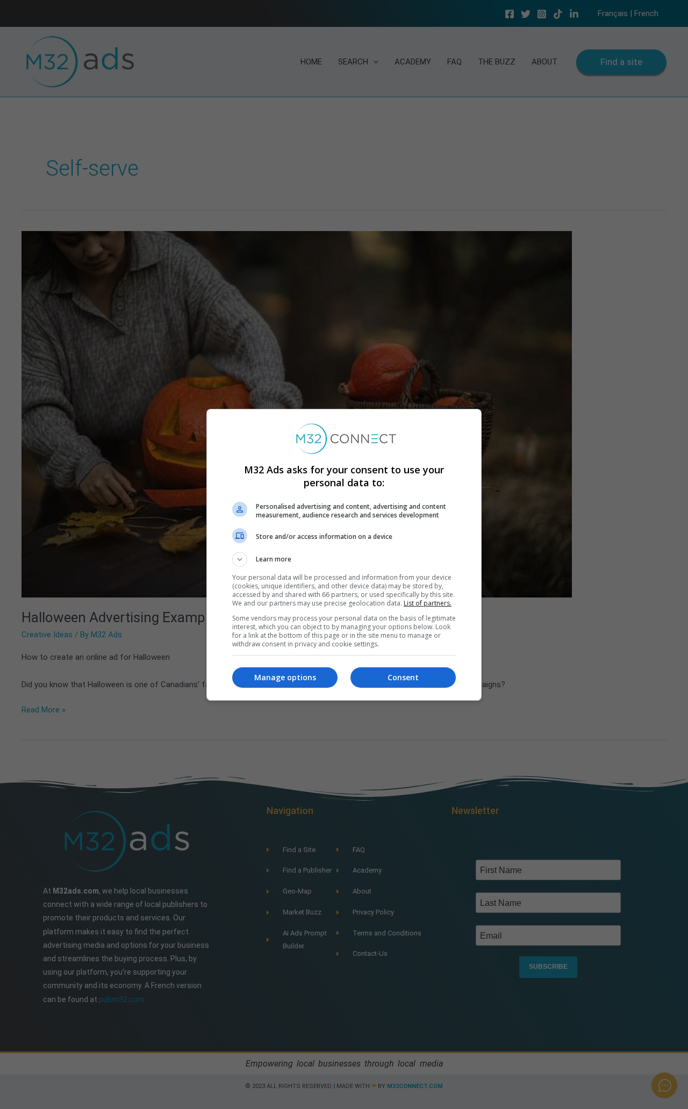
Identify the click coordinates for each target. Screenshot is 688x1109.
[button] (344, 559)
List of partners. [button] (428, 603)
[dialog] (344, 555)
